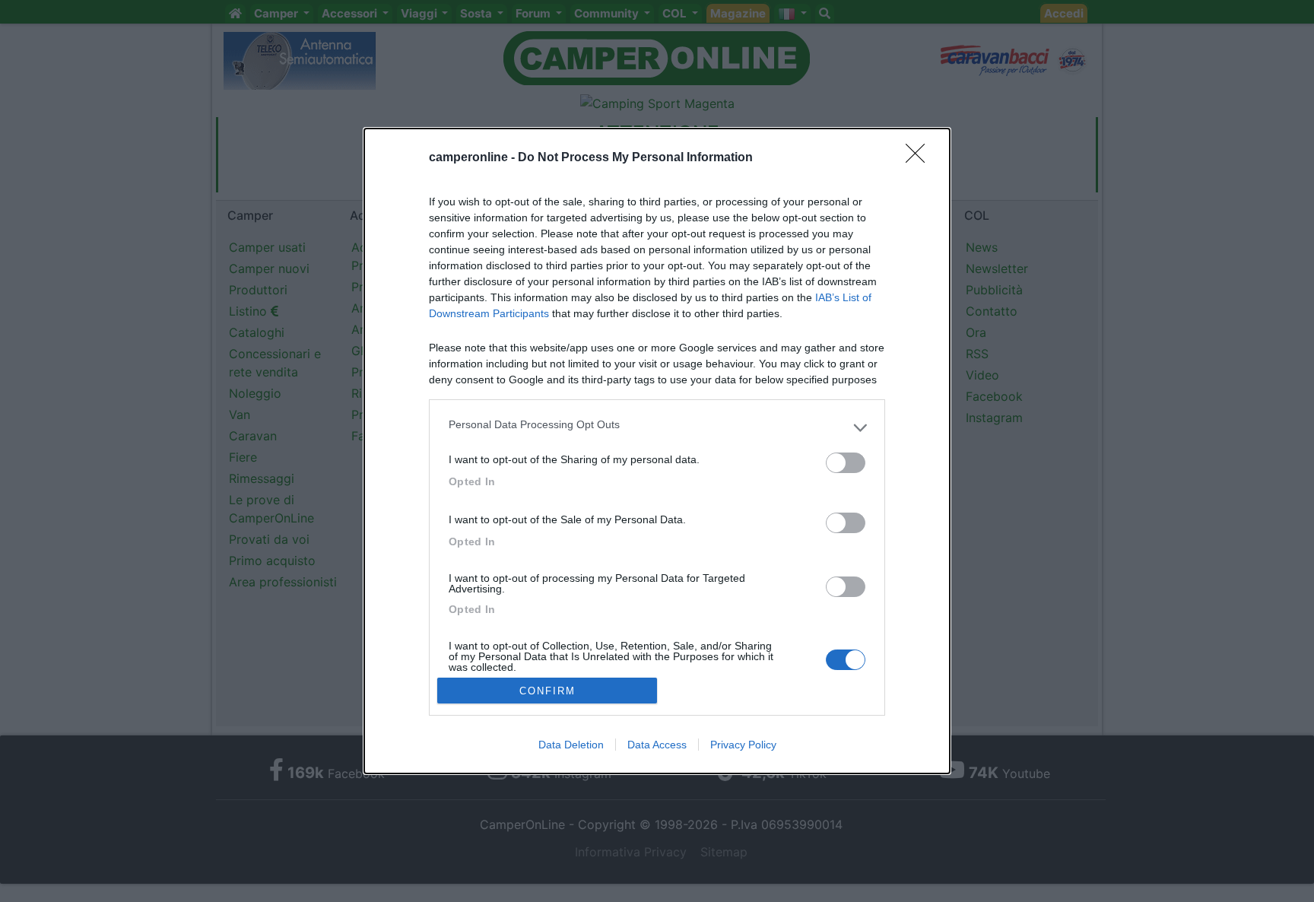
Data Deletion (571, 744)
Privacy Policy (743, 744)
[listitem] (657, 428)
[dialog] (657, 451)
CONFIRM (547, 691)
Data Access (657, 744)
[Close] (920, 158)
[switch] (845, 463)
